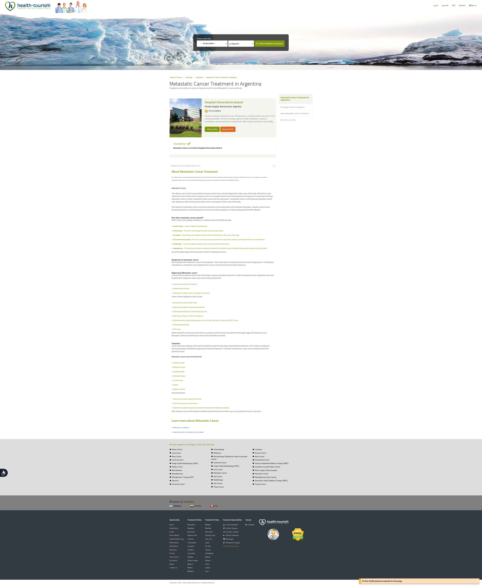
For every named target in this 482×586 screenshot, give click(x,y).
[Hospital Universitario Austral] (186, 117)
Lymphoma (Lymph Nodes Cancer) (267, 467)
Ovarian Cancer (260, 453)
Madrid (190, 564)
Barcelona (191, 532)
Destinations (174, 543)
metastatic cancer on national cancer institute (188, 432)
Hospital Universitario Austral (224, 102)
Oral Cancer (218, 476)
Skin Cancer (218, 483)
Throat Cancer (219, 487)
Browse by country (288, 120)
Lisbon (207, 568)
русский (445, 5)
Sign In (473, 5)
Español (462, 5)
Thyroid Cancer (260, 484)
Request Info (227, 129)
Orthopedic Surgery (233, 543)
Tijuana (208, 550)
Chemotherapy (219, 449)
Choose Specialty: (204, 39)
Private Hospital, (212, 107)
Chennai (191, 539)
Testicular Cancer (178, 484)
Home (171, 525)
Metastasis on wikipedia (181, 428)
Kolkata (190, 557)
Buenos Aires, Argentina (230, 107)
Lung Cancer (176, 453)
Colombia (197, 506)
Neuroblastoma (177, 474)
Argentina (199, 77)
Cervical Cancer (178, 460)
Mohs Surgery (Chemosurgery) (266, 470)
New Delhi (209, 532)
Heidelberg (209, 553)
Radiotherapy (218, 480)
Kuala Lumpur (193, 560)
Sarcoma (175, 481)
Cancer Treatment (232, 525)
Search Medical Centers (271, 43)
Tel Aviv (208, 546)
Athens (207, 560)
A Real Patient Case (176, 539)
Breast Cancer (177, 449)
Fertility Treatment (232, 535)
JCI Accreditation (214, 111)
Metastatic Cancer (220, 473)
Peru (216, 506)
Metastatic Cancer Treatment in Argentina (221, 77)
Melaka (208, 525)
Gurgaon (191, 546)
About (171, 564)
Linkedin (251, 525)
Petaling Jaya (210, 535)
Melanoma (217, 453)
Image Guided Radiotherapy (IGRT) (226, 466)
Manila (190, 568)
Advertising (173, 528)
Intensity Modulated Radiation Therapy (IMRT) (271, 463)
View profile (212, 129)
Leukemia (258, 449)
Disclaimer (173, 560)
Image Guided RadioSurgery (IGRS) (185, 463)
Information (173, 546)
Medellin (191, 571)
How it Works (174, 535)
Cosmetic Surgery (232, 532)
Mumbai (208, 528)
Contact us (173, 568)
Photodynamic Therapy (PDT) (183, 477)
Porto (207, 564)
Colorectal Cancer (220, 463)
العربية (435, 5)
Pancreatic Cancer (261, 474)
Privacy (172, 553)
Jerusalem (191, 553)
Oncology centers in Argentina (293, 107)
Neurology (229, 539)
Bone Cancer (176, 456)
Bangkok (191, 528)
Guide (171, 532)
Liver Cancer (218, 470)
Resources (173, 550)
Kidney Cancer (177, 467)
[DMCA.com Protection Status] (298, 534)
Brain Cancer (259, 456)
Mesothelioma (177, 470)
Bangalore (191, 525)
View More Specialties (231, 546)
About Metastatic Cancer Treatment (295, 113)
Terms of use (174, 557)
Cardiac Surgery (232, 528)
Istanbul (191, 550)
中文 (453, 5)
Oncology (189, 77)
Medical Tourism (176, 77)
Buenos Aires (192, 535)
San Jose (208, 539)
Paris (207, 571)
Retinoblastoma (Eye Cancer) (265, 477)
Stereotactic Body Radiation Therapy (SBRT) (271, 481)
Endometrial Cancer (262, 460)
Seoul (207, 543)
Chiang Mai (192, 543)
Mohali (207, 557)
